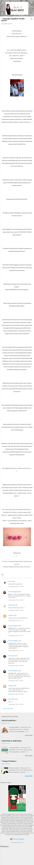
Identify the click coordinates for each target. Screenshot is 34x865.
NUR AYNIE (11, 699)
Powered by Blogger (18, 839)
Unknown (11, 615)
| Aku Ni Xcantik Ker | (8, 720)
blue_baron (21, 842)
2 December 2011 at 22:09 (15, 665)
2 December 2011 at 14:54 (15, 586)
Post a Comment (8, 708)
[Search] (32, 3)
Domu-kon (11, 655)
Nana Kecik (11, 605)
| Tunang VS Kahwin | (8, 761)
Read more (29, 735)
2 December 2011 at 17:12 (15, 620)
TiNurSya (11, 686)
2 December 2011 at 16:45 (15, 600)
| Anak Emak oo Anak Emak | (11, 741)
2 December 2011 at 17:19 (15, 650)
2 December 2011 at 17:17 (15, 635)
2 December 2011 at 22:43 (15, 694)
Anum (10, 581)
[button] (32, 19)
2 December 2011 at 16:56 (15, 610)
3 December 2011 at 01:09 (15, 704)
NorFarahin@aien (13, 591)
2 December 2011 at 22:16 (15, 680)
